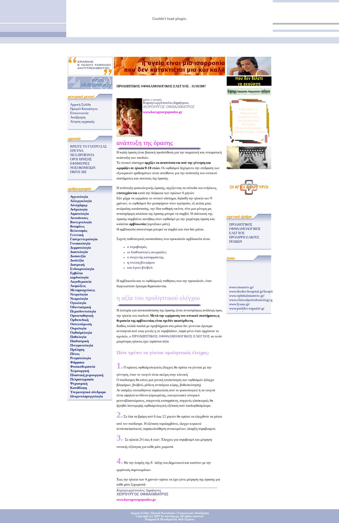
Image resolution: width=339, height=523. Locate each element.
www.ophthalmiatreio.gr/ (247, 294)
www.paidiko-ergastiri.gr (246, 307)
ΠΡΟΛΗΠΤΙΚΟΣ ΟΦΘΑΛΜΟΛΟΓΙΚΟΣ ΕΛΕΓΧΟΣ (245, 228)
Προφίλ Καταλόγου (83, 109)
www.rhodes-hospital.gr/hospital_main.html (260, 290)
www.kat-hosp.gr (241, 311)
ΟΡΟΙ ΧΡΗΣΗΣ (81, 159)
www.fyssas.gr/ (239, 303)
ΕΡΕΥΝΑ (76, 151)
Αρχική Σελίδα (80, 104)
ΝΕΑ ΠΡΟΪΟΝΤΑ (82, 155)
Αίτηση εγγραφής (82, 121)
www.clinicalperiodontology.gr (251, 299)
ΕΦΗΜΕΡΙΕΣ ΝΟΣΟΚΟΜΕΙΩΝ (82, 165)
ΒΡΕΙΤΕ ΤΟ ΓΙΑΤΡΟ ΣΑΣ (88, 146)
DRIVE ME (78, 172)
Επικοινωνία (79, 113)
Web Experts (186, 519)
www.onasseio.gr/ (241, 286)
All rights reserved (191, 516)
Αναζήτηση (78, 117)
